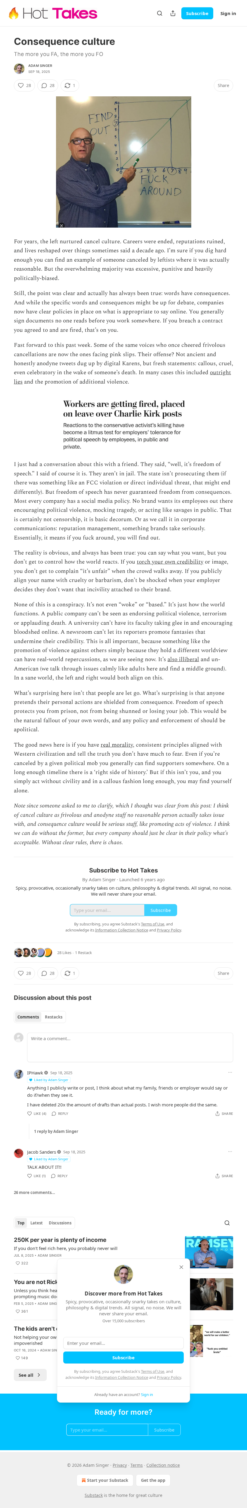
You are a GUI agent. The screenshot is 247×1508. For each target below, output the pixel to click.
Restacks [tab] (53, 1017)
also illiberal (183, 659)
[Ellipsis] (230, 1072)
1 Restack (83, 952)
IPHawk (35, 1073)
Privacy (120, 1465)
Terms (136, 1465)
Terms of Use (152, 1371)
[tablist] (40, 1017)
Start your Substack (107, 1480)
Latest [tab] (36, 1223)
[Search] (160, 13)
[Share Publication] (173, 13)
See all (26, 1375)
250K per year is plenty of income (60, 1239)
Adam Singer (40, 66)
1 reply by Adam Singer (56, 1131)
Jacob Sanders (41, 1152)
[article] (123, 1252)
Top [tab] (20, 1223)
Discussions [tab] (60, 1223)
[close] (181, 1267)
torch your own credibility (170, 562)
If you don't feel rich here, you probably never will (65, 1248)
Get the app (153, 1480)
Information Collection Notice (121, 1377)
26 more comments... (34, 1192)
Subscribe (197, 13)
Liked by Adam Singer (51, 1079)
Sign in (228, 13)
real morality (117, 745)
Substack (94, 1495)
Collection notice (163, 1465)
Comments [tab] (28, 1017)
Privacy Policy (169, 1377)
